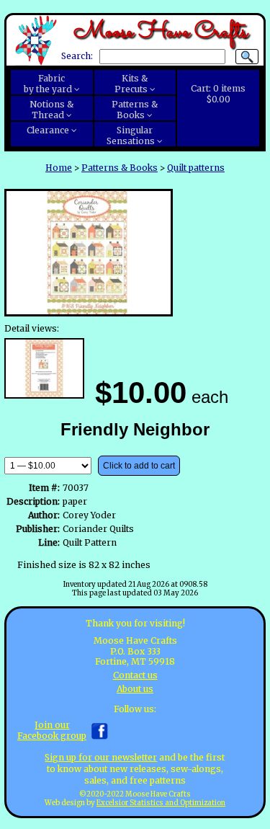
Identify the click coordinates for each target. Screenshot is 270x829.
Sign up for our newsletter (101, 757)
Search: (77, 56)
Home (58, 167)
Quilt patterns (196, 167)
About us (135, 688)
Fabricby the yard (48, 83)
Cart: (218, 94)
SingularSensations (131, 135)
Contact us (135, 675)
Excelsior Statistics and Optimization (160, 803)
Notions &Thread (51, 109)
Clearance (48, 130)
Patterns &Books (135, 109)
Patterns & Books (119, 167)
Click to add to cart (139, 466)
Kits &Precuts (131, 83)
